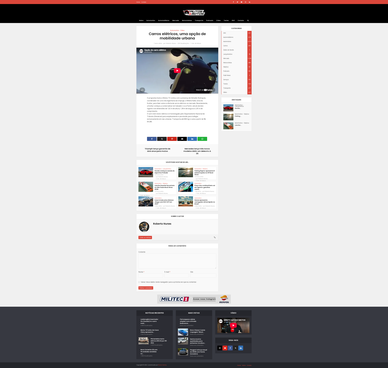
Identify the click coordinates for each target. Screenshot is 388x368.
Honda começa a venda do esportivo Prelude (165, 172)
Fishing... (238, 116)
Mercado (175, 20)
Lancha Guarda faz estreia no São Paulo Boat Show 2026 (164, 187)
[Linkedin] (240, 348)
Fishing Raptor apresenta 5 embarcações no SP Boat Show (205, 173)
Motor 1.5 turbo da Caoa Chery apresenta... (150, 331)
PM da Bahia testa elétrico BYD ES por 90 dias (159, 341)
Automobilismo (163, 20)
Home (138, 2)
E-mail (167, 272)
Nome (141, 272)
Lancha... (238, 125)
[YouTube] (225, 348)
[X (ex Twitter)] (235, 348)
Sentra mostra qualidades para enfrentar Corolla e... (198, 341)
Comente (141, 252)
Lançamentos (167, 169)
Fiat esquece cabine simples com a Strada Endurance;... (188, 321)
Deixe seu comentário (186, 325)
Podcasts (209, 20)
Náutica (205, 169)
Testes (226, 20)
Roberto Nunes (171, 43)
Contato (143, 2)
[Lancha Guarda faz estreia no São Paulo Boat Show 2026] (229, 125)
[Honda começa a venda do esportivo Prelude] (229, 107)
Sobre (141, 20)
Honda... (238, 108)
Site (191, 272)
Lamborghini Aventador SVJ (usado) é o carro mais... (149, 321)
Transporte (199, 20)
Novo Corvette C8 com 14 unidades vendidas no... (149, 352)
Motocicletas (187, 20)
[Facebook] (230, 348)
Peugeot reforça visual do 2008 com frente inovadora (198, 352)
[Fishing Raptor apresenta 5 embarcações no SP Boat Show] (229, 116)
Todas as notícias (145, 237)
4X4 (233, 20)
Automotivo (150, 20)
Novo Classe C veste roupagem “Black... (197, 331)
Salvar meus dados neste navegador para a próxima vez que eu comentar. (169, 282)
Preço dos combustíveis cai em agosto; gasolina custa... (205, 187)
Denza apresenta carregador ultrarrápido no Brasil (205, 202)
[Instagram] (219, 348)
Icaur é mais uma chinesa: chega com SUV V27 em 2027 (164, 202)
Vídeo (218, 20)
